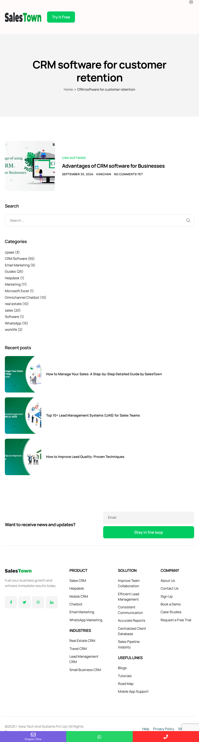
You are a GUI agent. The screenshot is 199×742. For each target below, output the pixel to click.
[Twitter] (24, 602)
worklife (11, 329)
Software (12, 316)
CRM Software (74, 158)
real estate (13, 304)
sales (9, 310)
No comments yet (128, 174)
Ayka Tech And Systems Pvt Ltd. (42, 726)
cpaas (9, 252)
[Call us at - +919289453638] (166, 736)
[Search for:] (99, 220)
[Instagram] (38, 602)
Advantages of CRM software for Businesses (113, 166)
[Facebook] (11, 602)
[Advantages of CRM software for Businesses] (30, 165)
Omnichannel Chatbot (22, 297)
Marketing (13, 284)
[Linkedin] (52, 602)
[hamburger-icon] (191, 2)
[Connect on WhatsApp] (99, 736)
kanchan (103, 174)
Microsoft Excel (17, 291)
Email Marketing (17, 265)
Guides (10, 271)
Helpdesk (12, 278)
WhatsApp (13, 323)
